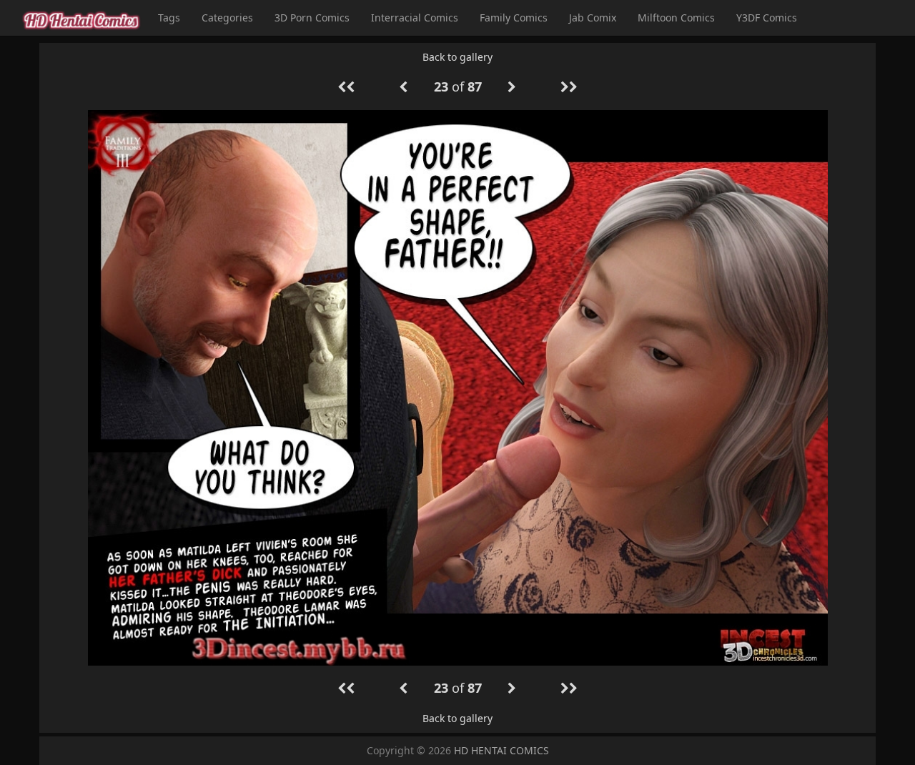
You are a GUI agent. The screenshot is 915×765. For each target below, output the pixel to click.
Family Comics (514, 17)
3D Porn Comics (312, 17)
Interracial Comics (414, 17)
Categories (227, 17)
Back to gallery (457, 57)
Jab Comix (592, 17)
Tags (169, 17)
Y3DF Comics (766, 17)
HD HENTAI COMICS (501, 750)
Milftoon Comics (676, 17)
